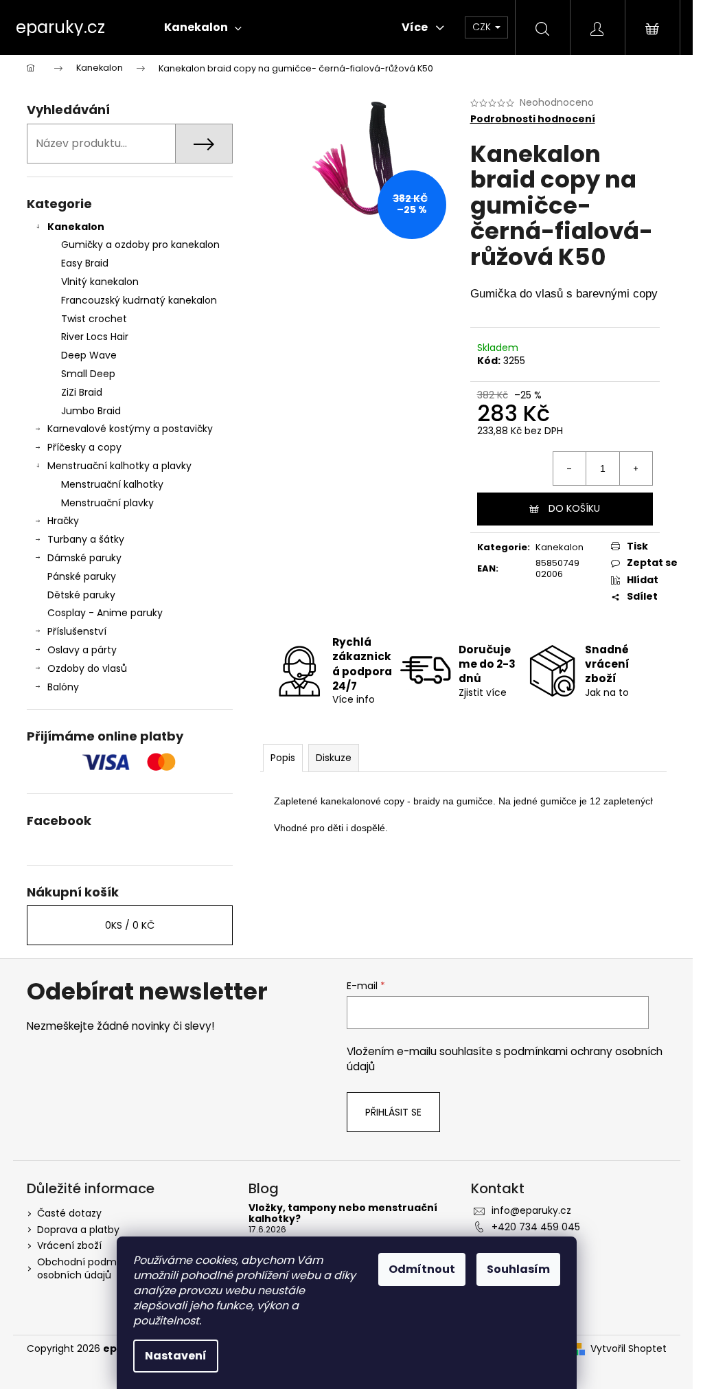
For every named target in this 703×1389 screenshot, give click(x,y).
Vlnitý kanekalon (100, 282)
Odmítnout (422, 1269)
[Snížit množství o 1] (569, 468)
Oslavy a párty (82, 650)
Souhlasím (518, 1269)
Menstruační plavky (107, 503)
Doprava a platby (78, 1229)
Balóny (63, 687)
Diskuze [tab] (334, 758)
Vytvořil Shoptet (628, 1348)
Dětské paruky (81, 595)
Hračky (63, 521)
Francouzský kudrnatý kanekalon (139, 300)
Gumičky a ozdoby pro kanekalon (140, 244)
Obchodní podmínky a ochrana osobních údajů (112, 1268)
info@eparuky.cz (531, 1210)
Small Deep (88, 374)
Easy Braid (84, 263)
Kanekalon (75, 227)
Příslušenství (76, 631)
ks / (129, 925)
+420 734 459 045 (536, 1227)
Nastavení (176, 1356)
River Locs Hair (94, 336)
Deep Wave (89, 355)
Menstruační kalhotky (112, 484)
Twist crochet (94, 319)
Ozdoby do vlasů (87, 668)
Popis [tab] (282, 758)
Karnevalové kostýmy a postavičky (130, 429)
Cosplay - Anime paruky (105, 613)
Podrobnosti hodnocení (532, 119)
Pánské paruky (81, 576)
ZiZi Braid (81, 392)
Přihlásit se (393, 1112)
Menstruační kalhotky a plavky (119, 466)
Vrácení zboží (69, 1245)
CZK (483, 27)
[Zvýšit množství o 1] (635, 468)
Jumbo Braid (91, 411)
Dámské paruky (84, 558)
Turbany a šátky (85, 539)
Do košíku (574, 508)
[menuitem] (202, 27)
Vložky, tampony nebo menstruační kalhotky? (343, 1213)
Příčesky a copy (84, 447)
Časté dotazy (69, 1213)
